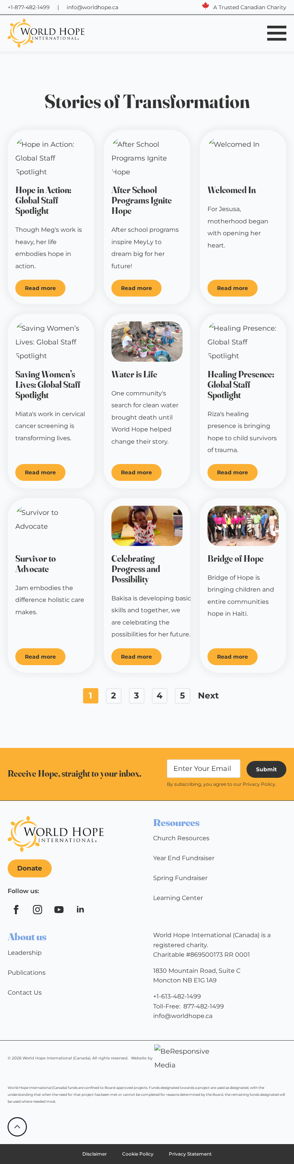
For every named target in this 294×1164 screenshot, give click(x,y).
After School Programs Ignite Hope (141, 200)
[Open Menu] (276, 33)
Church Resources (181, 838)
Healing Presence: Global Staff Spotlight (240, 384)
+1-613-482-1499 (177, 996)
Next (208, 695)
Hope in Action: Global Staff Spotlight (43, 200)
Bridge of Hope (235, 559)
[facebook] (16, 909)
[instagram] (37, 909)
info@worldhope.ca (92, 7)
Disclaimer (94, 1154)
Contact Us (25, 992)
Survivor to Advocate (35, 564)
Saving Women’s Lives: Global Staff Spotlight (47, 384)
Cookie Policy (138, 1154)
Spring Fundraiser (180, 878)
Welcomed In (231, 190)
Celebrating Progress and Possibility (135, 569)
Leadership (25, 952)
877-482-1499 (203, 1006)
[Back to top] (17, 1126)
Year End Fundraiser (183, 858)
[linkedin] (80, 909)
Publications (27, 972)
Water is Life (134, 374)
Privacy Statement (190, 1154)
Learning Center (178, 898)
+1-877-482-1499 (29, 7)
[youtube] (59, 909)
